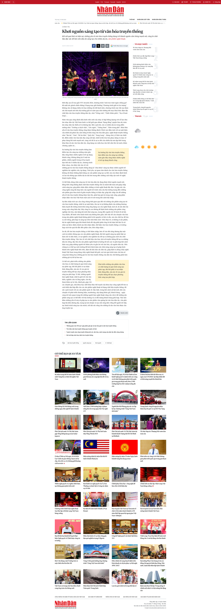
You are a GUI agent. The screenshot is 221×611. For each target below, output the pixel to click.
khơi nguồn (98, 343)
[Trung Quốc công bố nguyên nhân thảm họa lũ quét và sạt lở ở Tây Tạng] (153, 397)
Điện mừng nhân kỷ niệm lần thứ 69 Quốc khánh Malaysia (95, 457)
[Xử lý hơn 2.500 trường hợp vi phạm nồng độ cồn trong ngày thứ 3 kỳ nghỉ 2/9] (96, 397)
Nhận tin (207, 2)
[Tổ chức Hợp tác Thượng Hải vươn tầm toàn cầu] (153, 422)
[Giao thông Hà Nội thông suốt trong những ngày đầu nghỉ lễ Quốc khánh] (68, 397)
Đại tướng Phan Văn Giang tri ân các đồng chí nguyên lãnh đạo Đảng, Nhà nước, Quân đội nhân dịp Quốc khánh (152, 563)
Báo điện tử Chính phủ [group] (95, 597)
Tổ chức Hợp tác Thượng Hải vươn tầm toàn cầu (142, 48)
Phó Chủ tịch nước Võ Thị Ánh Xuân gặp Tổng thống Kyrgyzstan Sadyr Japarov (66, 433)
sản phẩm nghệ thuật (116, 39)
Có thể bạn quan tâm (68, 353)
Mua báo (176, 2)
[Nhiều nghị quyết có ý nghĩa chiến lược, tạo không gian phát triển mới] (68, 474)
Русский (112, 2)
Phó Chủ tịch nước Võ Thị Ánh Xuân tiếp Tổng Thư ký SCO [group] (157, 23)
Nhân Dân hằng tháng (159, 19)
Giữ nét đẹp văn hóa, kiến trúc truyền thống (79, 335)
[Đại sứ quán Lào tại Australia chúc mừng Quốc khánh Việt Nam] (153, 499)
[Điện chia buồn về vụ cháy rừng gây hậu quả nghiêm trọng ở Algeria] (96, 526)
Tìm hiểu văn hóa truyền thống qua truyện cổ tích (81, 329)
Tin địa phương (196, 2)
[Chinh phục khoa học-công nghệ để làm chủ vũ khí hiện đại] (125, 474)
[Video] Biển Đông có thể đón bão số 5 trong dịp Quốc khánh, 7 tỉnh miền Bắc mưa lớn (143, 100)
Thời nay (132, 19)
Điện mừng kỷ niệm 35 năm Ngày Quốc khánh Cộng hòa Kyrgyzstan (125, 457)
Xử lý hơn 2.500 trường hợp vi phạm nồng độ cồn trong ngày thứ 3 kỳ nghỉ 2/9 (95, 408)
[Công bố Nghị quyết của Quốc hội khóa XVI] (125, 526)
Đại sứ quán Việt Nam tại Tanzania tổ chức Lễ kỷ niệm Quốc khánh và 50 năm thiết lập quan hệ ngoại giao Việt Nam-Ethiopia (124, 512)
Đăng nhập (217, 2)
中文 (102, 2)
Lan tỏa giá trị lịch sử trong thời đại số (124, 586)
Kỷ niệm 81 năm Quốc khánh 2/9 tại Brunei (95, 510)
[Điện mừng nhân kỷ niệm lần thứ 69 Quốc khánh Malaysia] (96, 447)
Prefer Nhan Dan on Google (120, 46)
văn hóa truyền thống (73, 343)
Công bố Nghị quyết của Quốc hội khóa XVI (124, 537)
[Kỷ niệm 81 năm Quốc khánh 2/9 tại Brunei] (96, 499)
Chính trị (66, 27)
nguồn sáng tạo (87, 343)
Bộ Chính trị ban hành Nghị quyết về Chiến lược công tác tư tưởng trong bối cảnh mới (143, 75)
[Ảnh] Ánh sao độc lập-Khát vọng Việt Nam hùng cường (143, 57)
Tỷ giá (145, 116)
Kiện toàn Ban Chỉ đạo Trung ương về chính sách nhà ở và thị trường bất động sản (153, 588)
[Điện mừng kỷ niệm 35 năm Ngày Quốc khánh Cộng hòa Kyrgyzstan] (125, 447)
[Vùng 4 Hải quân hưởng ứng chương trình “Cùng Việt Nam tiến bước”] (96, 551)
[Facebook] (94, 46)
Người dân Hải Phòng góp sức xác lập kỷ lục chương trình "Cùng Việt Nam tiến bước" (124, 408)
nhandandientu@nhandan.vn (157, 608)
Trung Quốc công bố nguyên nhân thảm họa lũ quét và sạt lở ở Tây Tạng (143, 109)
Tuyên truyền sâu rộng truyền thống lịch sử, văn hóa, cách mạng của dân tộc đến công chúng (95, 332)
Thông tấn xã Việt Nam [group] (113, 597)
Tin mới (186, 2)
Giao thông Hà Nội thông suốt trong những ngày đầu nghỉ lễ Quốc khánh (67, 407)
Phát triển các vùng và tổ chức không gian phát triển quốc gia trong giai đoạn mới (153, 458)
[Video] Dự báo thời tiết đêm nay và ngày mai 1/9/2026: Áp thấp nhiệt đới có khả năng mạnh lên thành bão (152, 376)
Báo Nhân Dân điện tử (110, 11)
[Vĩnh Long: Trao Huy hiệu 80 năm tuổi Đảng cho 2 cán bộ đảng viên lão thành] (153, 526)
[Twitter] (98, 46)
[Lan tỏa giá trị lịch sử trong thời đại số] (125, 576)
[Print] (107, 46)
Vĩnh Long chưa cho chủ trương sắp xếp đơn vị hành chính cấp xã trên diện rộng (143, 92)
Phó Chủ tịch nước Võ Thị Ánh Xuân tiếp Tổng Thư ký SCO (95, 432)
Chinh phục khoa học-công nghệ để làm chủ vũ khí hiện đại (123, 485)
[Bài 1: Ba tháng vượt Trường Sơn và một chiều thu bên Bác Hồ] (68, 551)
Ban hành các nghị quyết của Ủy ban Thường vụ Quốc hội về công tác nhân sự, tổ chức (95, 486)
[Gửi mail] (103, 46)
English (97, 2)
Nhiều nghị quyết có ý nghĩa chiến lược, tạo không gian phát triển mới (67, 485)
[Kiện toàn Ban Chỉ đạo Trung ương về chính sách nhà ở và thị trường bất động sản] (153, 576)
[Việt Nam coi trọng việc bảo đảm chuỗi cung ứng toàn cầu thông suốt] (68, 576)
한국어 (124, 2)
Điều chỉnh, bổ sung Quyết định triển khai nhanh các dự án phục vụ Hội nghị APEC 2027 (124, 563)
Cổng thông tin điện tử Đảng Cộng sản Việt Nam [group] (70, 597)
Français (106, 2)
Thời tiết (138, 116)
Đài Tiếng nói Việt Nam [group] (130, 597)
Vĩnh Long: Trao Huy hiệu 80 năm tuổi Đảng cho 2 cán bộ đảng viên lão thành (153, 537)
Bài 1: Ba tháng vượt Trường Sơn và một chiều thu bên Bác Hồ (66, 562)
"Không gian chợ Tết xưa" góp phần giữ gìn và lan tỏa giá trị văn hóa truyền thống (91, 326)
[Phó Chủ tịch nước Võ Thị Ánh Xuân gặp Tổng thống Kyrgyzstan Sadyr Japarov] (68, 422)
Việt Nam (109, 343)
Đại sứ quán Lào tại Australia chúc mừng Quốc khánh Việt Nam (151, 510)
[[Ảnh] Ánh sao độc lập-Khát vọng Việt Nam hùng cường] (153, 474)
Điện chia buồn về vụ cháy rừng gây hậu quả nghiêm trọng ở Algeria (95, 537)
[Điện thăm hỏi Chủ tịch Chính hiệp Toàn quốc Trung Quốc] (96, 576)
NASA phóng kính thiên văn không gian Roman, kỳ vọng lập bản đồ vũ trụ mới (143, 66)
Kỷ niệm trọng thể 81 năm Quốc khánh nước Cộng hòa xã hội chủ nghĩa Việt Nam (143, 83)
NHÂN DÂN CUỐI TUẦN (143, 19)
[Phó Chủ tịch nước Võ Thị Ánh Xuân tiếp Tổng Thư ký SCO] (96, 422)
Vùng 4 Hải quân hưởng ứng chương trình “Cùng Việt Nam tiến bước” (95, 562)
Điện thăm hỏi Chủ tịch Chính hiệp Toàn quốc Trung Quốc (94, 587)
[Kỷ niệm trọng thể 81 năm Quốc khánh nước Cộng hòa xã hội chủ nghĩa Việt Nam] (68, 365)
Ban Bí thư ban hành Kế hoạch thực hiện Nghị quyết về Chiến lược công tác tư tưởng (67, 538)
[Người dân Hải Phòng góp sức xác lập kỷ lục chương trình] (125, 397)
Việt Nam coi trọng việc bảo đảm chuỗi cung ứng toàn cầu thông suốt (67, 587)
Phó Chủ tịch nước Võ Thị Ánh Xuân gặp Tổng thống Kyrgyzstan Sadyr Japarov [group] (114, 23)
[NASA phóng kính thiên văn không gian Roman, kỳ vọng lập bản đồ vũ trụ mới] (96, 365)
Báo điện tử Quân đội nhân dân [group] (150, 597)
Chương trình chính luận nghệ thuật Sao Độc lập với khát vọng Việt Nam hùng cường (66, 511)
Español (118, 2)
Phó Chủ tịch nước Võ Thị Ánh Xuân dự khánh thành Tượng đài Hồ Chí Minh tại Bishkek (124, 433)
